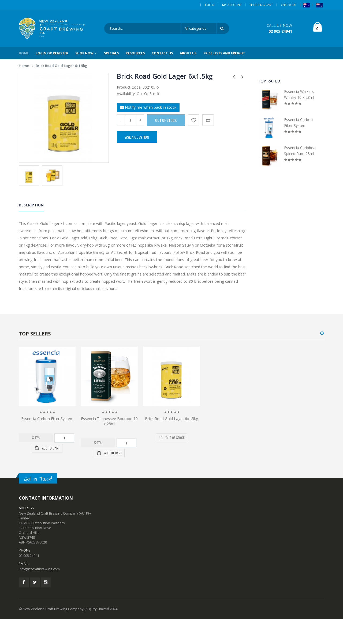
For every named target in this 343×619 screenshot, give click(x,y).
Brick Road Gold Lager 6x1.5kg (61, 65)
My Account (232, 5)
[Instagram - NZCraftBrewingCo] (46, 582)
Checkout (289, 5)
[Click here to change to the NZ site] (319, 5)
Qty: (36, 437)
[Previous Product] (234, 76)
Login (209, 5)
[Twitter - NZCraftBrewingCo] (35, 582)
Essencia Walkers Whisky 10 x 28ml (299, 94)
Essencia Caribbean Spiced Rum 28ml (301, 150)
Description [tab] (31, 204)
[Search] (223, 28)
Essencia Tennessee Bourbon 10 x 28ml (109, 421)
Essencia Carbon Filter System (298, 122)
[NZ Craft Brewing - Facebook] (24, 582)
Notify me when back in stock (150, 107)
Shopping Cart (261, 5)
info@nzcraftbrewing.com (39, 569)
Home (24, 65)
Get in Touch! (38, 478)
